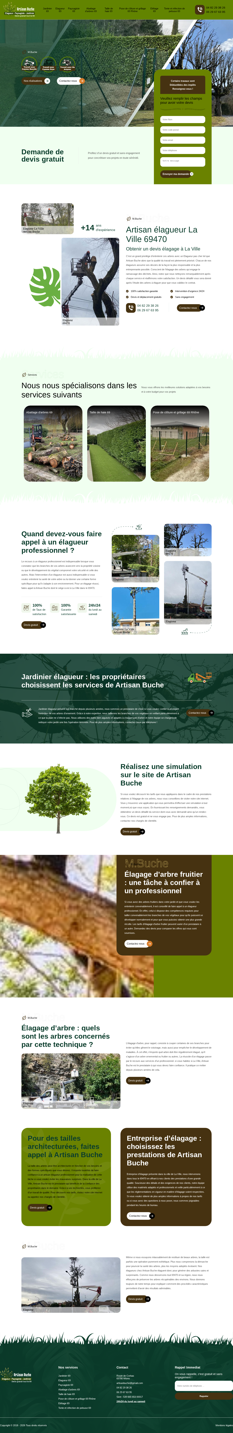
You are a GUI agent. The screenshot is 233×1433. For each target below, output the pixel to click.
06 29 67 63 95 (215, 11)
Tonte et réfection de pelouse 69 (174, 10)
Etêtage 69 (154, 10)
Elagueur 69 (60, 10)
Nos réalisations (33, 81)
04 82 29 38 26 (215, 7)
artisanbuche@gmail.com (129, 1383)
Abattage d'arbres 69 (91, 10)
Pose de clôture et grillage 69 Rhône (132, 10)
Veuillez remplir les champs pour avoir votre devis (181, 100)
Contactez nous (68, 81)
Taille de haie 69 (109, 10)
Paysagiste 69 (74, 10)
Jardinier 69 (47, 10)
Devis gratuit (31, 625)
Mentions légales (224, 1425)
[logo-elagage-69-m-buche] (19, 9)
